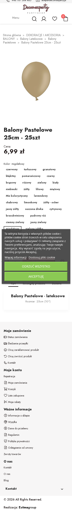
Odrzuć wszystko (36, 266)
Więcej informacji (16, 257)
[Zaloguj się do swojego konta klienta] (43, 20)
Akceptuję (36, 276)
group (27, 507)
